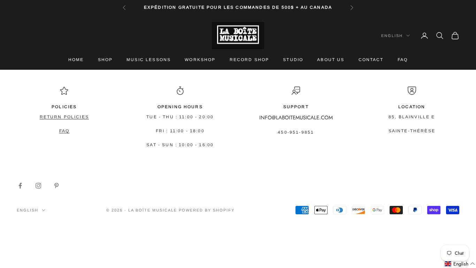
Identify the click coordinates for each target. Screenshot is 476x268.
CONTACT (371, 59)
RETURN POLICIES (64, 116)
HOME (76, 59)
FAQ (403, 59)
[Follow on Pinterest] (56, 185)
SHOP (105, 59)
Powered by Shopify (207, 210)
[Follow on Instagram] (38, 185)
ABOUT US (330, 59)
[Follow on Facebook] (20, 185)
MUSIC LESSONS (148, 59)
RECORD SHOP (249, 59)
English (392, 36)
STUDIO (293, 59)
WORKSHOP (200, 59)
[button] (460, 264)
